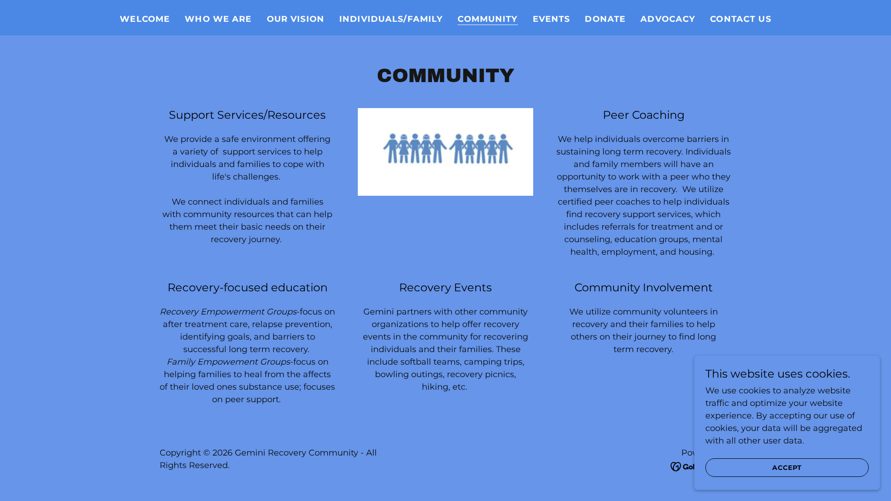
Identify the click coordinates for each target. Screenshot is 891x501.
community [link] (487, 19)
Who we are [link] (218, 19)
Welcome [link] (145, 19)
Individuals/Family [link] (391, 19)
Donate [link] (605, 19)
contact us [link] (740, 19)
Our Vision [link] (295, 19)
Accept (786, 467)
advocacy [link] (667, 19)
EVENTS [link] (551, 19)
